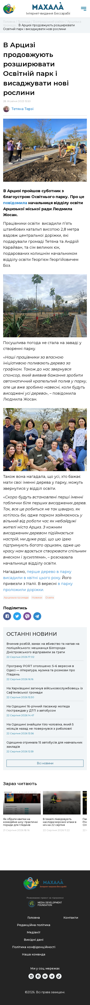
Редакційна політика (33, 925)
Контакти (70, 918)
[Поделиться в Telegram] (37, 616)
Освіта (49, 597)
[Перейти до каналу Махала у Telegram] (52, 976)
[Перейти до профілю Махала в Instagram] (31, 976)
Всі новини (45, 763)
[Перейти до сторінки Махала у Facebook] (38, 976)
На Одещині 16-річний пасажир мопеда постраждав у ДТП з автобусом (38, 708)
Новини (37, 597)
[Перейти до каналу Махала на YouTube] (45, 976)
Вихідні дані (33, 940)
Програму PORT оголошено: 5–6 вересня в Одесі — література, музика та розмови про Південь (40, 670)
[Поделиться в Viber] (27, 616)
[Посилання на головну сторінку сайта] (45, 884)
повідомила (15, 203)
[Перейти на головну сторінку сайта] (9, 9)
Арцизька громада (16, 597)
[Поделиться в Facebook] (7, 616)
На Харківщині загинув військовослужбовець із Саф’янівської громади (44, 690)
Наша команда (33, 954)
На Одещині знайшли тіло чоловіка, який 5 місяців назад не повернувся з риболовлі (40, 726)
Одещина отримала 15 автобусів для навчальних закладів (44, 745)
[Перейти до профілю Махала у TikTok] (59, 976)
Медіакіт (33, 932)
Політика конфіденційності (33, 947)
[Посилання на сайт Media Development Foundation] (45, 903)
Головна (33, 918)
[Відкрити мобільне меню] (83, 9)
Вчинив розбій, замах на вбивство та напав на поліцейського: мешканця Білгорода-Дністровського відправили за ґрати (42, 648)
